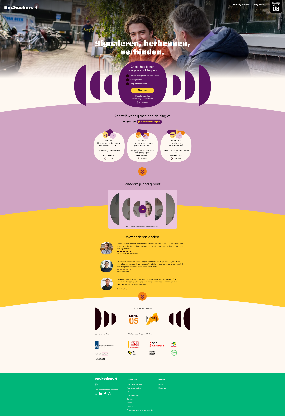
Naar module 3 (176, 155)
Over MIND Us (132, 395)
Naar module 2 (142, 155)
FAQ (128, 392)
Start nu (142, 90)
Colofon (130, 406)
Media (129, 403)
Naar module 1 (109, 155)
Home (160, 384)
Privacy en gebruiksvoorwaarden (140, 410)
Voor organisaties (241, 5)
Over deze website (134, 384)
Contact (130, 399)
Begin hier (259, 5)
